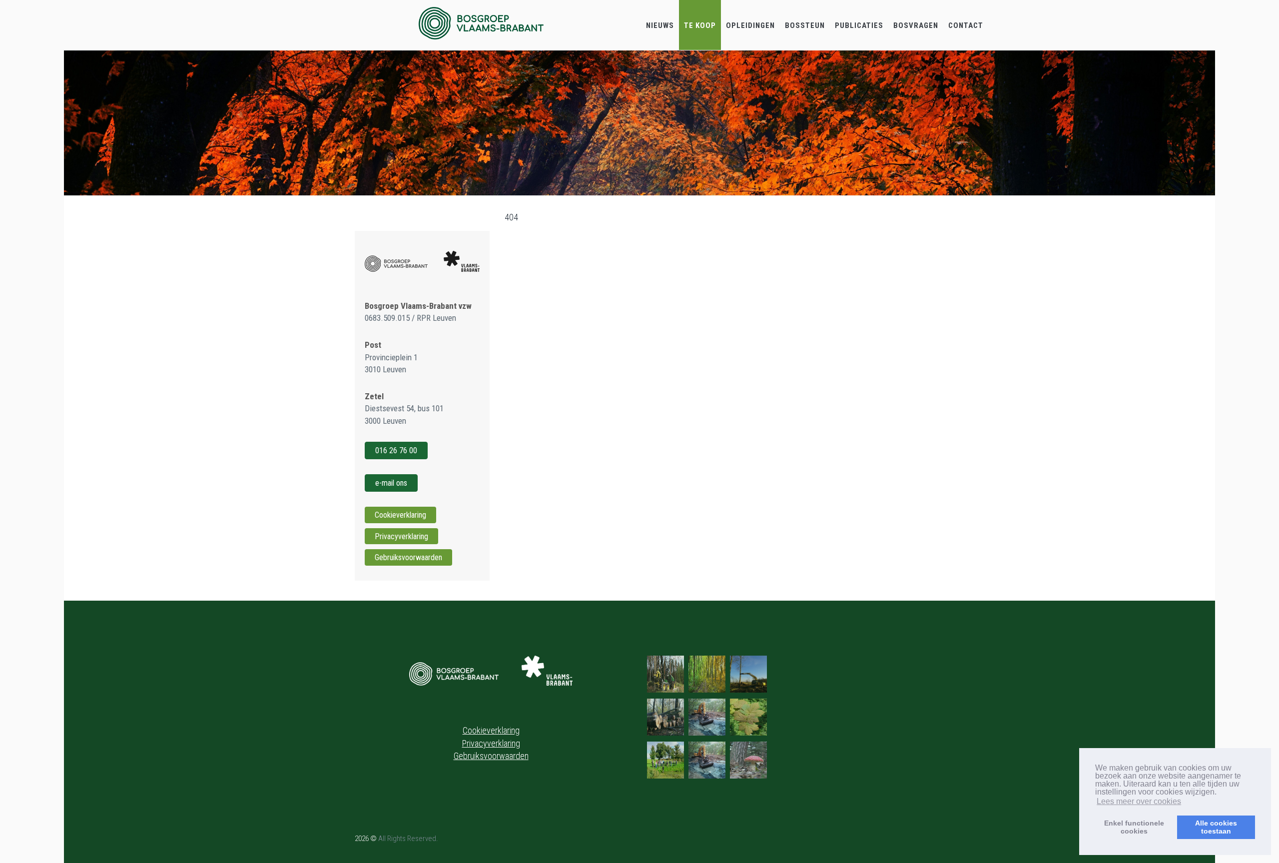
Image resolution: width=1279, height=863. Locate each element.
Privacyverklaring (401, 536)
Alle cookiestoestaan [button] (1216, 827)
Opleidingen (750, 25)
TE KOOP (700, 25)
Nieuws (660, 25)
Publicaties (859, 25)
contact (965, 25)
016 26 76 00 (396, 450)
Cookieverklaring (400, 515)
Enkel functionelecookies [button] (1134, 827)
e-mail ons (391, 483)
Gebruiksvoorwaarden (408, 557)
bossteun (805, 25)
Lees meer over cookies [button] (1139, 801)
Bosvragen (915, 25)
